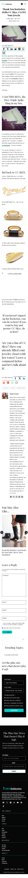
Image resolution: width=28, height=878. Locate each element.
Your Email (7, 687)
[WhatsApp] (23, 49)
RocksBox (4, 60)
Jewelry (12, 388)
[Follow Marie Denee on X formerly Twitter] (13, 497)
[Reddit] (15, 49)
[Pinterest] (19, 49)
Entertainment (4, 832)
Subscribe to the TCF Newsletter (12, 628)
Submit (14, 771)
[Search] (23, 639)
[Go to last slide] (1, 532)
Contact (3, 821)
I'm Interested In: (9, 695)
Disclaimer (6, 869)
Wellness (3, 835)
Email (4, 610)
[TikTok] (3, 806)
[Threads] (14, 802)
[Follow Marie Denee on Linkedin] (19, 497)
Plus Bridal (4, 847)
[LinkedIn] (12, 49)
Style (3, 828)
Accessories (6, 388)
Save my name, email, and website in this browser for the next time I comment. (14, 623)
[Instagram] (10, 802)
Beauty (3, 830)
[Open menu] (25, 4)
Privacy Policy (20, 869)
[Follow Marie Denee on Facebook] (11, 497)
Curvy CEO (4, 837)
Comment (5, 575)
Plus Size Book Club (6, 850)
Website (4, 618)
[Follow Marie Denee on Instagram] (16, 497)
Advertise (3, 817)
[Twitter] (7, 802)
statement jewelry (20, 388)
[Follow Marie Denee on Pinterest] (22, 497)
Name (4, 602)
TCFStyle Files (4, 863)
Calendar (3, 848)
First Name (7, 679)
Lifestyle (3, 834)
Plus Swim (4, 845)
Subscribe (14, 710)
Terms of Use (13, 869)
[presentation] (14, 531)
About (3, 815)
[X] (8, 49)
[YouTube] (17, 802)
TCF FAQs (3, 819)
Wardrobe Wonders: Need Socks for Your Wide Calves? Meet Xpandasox (14, 552)
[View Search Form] (22, 4)
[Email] (4, 53)
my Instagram (6, 145)
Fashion (3, 858)
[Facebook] (4, 49)
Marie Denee (10, 18)
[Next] (26, 532)
